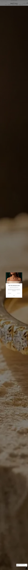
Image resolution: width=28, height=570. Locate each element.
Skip (14, 295)
